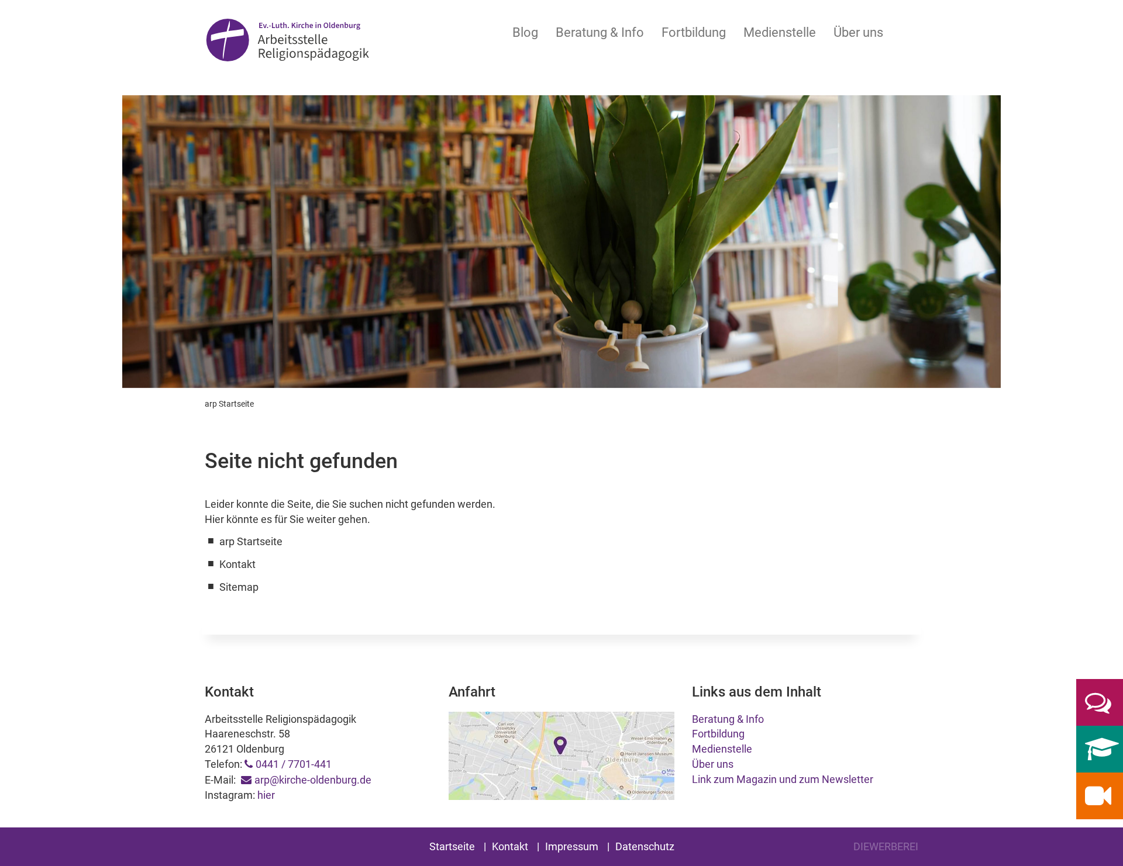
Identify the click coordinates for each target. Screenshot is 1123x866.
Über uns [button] (858, 32)
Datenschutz (644, 846)
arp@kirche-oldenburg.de (312, 780)
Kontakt (510, 846)
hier (266, 795)
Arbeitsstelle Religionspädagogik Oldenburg (287, 42)
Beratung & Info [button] (600, 32)
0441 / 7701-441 (294, 764)
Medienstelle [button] (779, 32)
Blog (525, 32)
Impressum (571, 846)
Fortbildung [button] (694, 32)
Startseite (452, 846)
